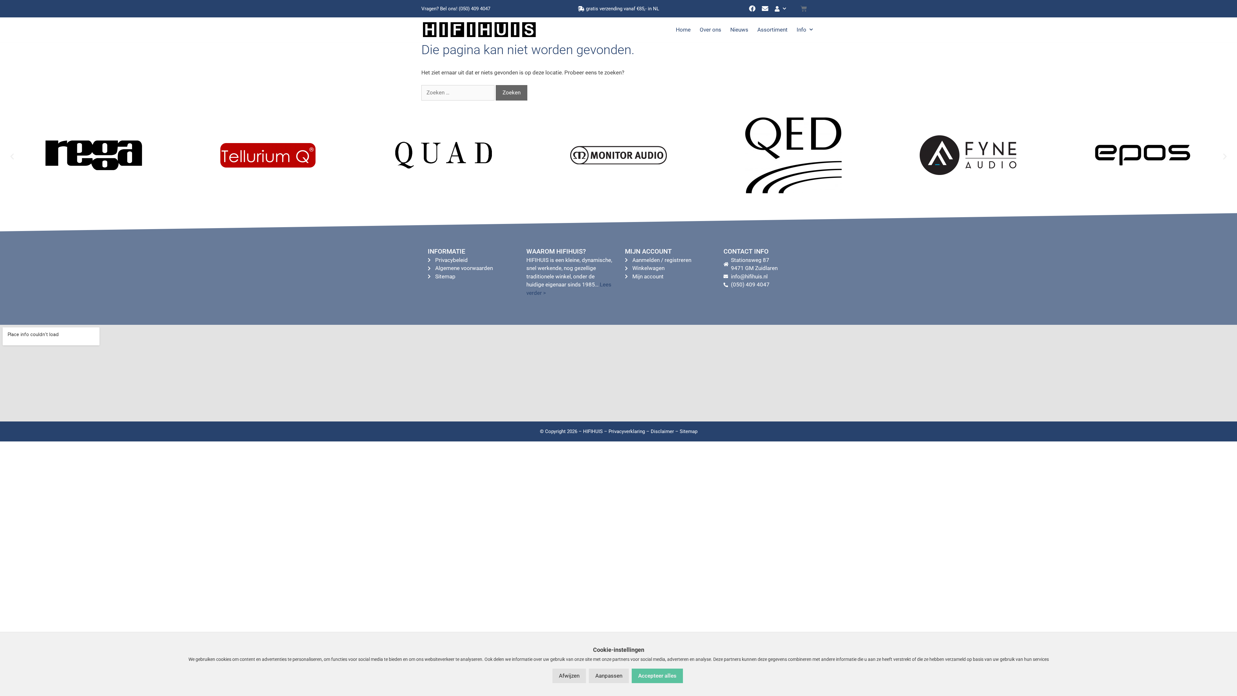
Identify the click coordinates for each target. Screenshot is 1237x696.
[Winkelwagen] (804, 9)
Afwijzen (569, 675)
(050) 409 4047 (474, 9)
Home (683, 29)
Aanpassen (608, 675)
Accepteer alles (657, 675)
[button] (12, 156)
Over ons (710, 29)
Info (801, 29)
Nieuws (739, 29)
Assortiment (772, 29)
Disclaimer (662, 431)
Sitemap (688, 431)
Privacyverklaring (627, 431)
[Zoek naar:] (458, 92)
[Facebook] (752, 8)
